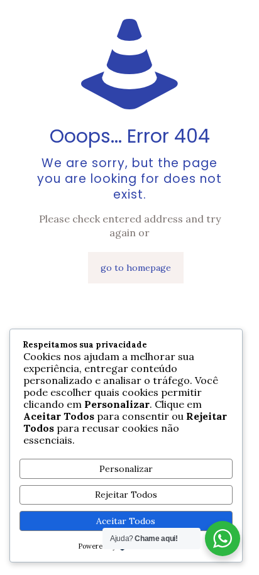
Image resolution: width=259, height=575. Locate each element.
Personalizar (126, 468)
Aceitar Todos (125, 521)
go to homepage (136, 267)
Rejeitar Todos (126, 494)
